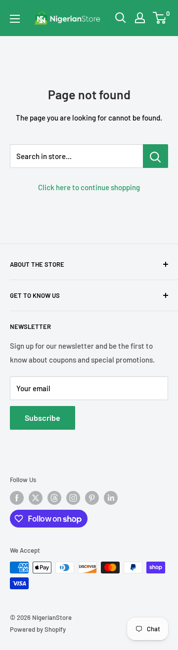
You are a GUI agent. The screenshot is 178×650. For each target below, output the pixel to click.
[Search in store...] (155, 156)
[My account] (140, 17)
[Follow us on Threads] (54, 498)
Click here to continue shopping (89, 187)
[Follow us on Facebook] (17, 498)
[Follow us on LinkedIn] (111, 498)
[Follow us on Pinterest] (92, 498)
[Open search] (120, 17)
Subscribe (42, 417)
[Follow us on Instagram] (73, 498)
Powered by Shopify (38, 629)
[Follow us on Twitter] (36, 498)
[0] (160, 18)
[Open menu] (15, 19)
